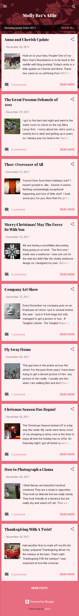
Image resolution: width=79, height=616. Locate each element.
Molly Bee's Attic (39, 15)
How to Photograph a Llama (28, 469)
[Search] (74, 7)
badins (47, 609)
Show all (68, 28)
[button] (72, 40)
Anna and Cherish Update (26, 39)
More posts (39, 588)
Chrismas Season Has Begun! (30, 409)
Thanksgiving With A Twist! (28, 529)
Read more (67, 84)
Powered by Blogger (41, 601)
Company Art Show (21, 289)
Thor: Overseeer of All (23, 164)
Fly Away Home (17, 349)
